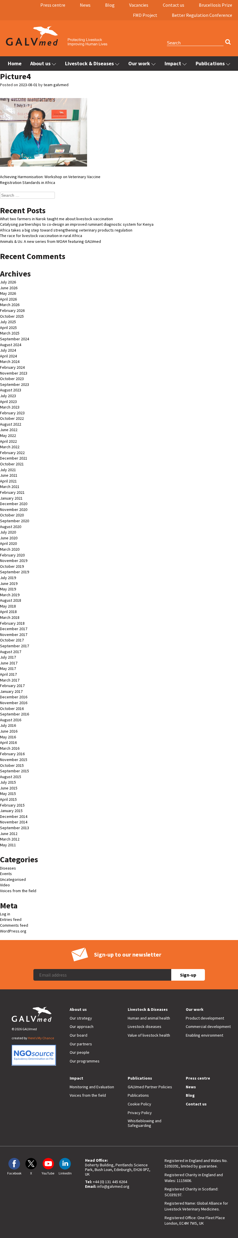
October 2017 (12, 640)
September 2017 (14, 645)
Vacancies (138, 5)
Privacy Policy (140, 1112)
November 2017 (13, 634)
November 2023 (13, 373)
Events (6, 873)
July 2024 (8, 350)
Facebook (14, 1173)
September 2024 (14, 338)
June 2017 (8, 663)
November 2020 (13, 509)
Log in (5, 914)
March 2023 (9, 407)
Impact (173, 63)
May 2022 (8, 435)
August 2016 (10, 719)
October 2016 (12, 708)
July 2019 (8, 577)
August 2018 (10, 600)
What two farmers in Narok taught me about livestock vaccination (56, 218)
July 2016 (8, 725)
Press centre (52, 5)
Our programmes (85, 1061)
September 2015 (14, 770)
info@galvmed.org (113, 1186)
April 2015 (8, 799)
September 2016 (14, 714)
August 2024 (10, 344)
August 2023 (10, 390)
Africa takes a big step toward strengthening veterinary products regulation (66, 230)
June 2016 (8, 731)
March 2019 (9, 594)
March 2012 (9, 839)
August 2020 (10, 526)
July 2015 (8, 782)
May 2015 (8, 793)
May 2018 (8, 606)
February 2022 (12, 452)
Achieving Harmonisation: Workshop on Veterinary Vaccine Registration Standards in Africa (50, 179)
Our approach (81, 1026)
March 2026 (9, 304)
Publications (210, 63)
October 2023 (12, 378)
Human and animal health (149, 1018)
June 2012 (8, 833)
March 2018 (9, 617)
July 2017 (8, 657)
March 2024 (9, 361)
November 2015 (13, 759)
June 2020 (8, 538)
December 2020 (13, 503)
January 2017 (11, 691)
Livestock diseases (144, 1026)
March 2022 (9, 446)
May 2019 (8, 589)
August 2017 (10, 651)
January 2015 (11, 810)
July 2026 (8, 282)
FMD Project (145, 15)
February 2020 (12, 555)
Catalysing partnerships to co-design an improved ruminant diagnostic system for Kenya (77, 224)
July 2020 (8, 532)
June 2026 (8, 287)
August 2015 (10, 776)
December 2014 (13, 816)
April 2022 (8, 441)
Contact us (173, 5)
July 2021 (8, 469)
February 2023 (12, 412)
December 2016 (13, 697)
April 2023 (8, 401)
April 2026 (8, 299)
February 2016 (12, 753)
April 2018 (8, 611)
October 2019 (12, 566)
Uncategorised (13, 879)
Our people (79, 1052)
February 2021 (12, 492)
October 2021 (12, 464)
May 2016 (8, 737)
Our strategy (81, 1018)
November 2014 (13, 822)
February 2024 (12, 367)
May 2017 (8, 668)
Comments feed (14, 925)
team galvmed (56, 84)
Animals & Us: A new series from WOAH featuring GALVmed (50, 241)
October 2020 (12, 515)
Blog (110, 5)
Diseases (8, 868)
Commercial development (208, 1026)
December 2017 (13, 628)
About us (40, 63)
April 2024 (8, 356)
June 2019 (8, 583)
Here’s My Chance (41, 1038)
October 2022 (12, 418)
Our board (78, 1035)
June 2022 (8, 429)
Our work (139, 63)
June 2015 (8, 788)
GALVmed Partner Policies (150, 1087)
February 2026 (12, 310)
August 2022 (10, 424)
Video (5, 885)
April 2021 (8, 481)
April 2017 (8, 674)
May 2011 (8, 844)
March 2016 (9, 748)
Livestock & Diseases (89, 63)
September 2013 (14, 827)
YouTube (48, 1173)
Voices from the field (18, 890)
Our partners (81, 1044)
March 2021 (9, 486)
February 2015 (12, 805)
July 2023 (8, 395)
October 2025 (12, 316)
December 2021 (13, 458)
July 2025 (8, 321)
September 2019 (14, 571)
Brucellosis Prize (215, 5)
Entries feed (10, 919)
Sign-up (188, 975)
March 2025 (9, 333)
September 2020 (14, 520)
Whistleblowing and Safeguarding (144, 1123)
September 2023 (14, 384)
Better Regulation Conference (202, 15)
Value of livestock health (149, 1035)
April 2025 (8, 327)
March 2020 (9, 549)
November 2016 (13, 702)
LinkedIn (65, 1173)
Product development (205, 1018)
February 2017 (12, 685)
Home (14, 63)
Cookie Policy (139, 1104)
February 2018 (12, 623)
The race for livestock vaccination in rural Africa (41, 235)
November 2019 (13, 560)
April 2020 (8, 543)
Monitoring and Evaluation (92, 1087)
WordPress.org (13, 931)
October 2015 (12, 765)
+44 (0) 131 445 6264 (110, 1181)
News (85, 5)
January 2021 (11, 498)
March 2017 (9, 680)
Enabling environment (204, 1035)
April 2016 (8, 742)
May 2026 (8, 293)
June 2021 (8, 475)
